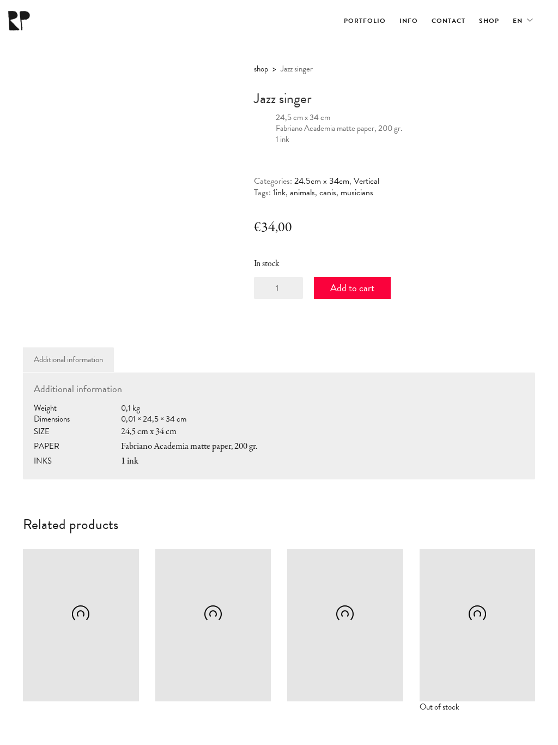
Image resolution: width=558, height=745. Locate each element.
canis (327, 193)
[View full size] (40, 81)
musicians (357, 193)
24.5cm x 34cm (321, 181)
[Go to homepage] (19, 21)
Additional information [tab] (68, 359)
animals (302, 193)
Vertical (366, 181)
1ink (279, 193)
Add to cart (352, 287)
